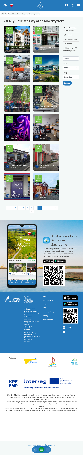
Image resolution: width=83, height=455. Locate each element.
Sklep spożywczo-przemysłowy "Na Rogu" (56, 195)
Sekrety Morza (16, 136)
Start (4, 14)
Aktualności (67, 44)
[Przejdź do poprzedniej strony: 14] (12, 208)
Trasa (65, 63)
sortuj (65, 73)
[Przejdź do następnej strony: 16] (56, 208)
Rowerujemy (15, 77)
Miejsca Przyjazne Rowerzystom (70, 29)
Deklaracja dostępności (50, 312)
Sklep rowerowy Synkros (49, 165)
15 (39, 208)
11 (23, 208)
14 (35, 208)
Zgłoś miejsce (68, 35)
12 (27, 208)
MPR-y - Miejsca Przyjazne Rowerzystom (25, 14)
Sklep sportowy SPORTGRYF (22, 195)
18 (51, 208)
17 (47, 208)
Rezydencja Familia (18, 47)
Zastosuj (67, 83)
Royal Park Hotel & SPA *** (50, 77)
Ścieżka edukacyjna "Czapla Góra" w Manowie (28, 107)
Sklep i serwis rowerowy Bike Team (24, 165)
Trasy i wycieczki (48, 300)
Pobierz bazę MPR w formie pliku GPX (70, 49)
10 (19, 208)
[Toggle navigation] (41, 450)
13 (31, 208)
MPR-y (45, 308)
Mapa (44, 304)
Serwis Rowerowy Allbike (49, 136)
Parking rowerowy (70, 39)
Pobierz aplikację (48, 319)
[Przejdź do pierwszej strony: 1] (8, 208)
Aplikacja (46, 316)
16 (43, 208)
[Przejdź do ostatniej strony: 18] (32, 211)
